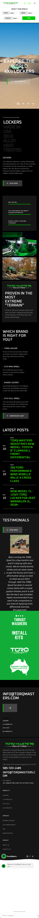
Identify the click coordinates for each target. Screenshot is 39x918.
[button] (5, 573)
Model (8, 18)
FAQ (4, 829)
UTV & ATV (6, 728)
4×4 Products (7, 724)
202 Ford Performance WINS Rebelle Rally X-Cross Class (21, 474)
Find (28, 18)
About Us (6, 845)
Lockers (6, 720)
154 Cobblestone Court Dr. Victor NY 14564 (18, 783)
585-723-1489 (12, 768)
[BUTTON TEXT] (10, 708)
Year (6, 13)
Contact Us (7, 849)
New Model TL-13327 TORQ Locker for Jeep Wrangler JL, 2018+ (22, 498)
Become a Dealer (8, 820)
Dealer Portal (8, 833)
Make (23, 13)
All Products (7, 731)
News (12, 437)
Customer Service (9, 824)
